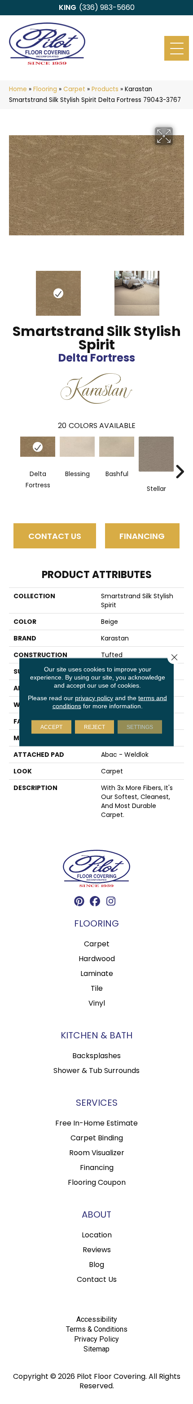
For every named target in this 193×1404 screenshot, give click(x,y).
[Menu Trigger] (176, 48)
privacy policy (94, 698)
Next (179, 288)
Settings (140, 727)
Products (105, 89)
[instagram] (111, 902)
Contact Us (54, 536)
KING (67, 7)
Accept (51, 727)
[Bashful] (116, 446)
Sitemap (96, 1349)
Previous (13, 288)
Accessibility (96, 1319)
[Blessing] (77, 446)
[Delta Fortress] (37, 446)
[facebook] (95, 902)
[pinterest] (79, 902)
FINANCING (142, 536)
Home (18, 89)
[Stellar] (156, 454)
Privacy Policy (96, 1339)
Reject (94, 727)
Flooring (45, 89)
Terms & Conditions (96, 1329)
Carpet (74, 89)
